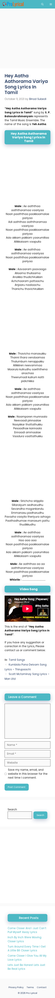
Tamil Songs (17, 660)
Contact (42, 987)
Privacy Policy (16, 987)
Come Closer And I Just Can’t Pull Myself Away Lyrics (27, 930)
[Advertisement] (27, 39)
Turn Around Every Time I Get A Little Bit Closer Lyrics (27, 948)
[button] (42, 4)
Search (12, 809)
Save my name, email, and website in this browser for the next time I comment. (28, 773)
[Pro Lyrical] (13, 4)
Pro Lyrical (31, 993)
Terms (30, 987)
